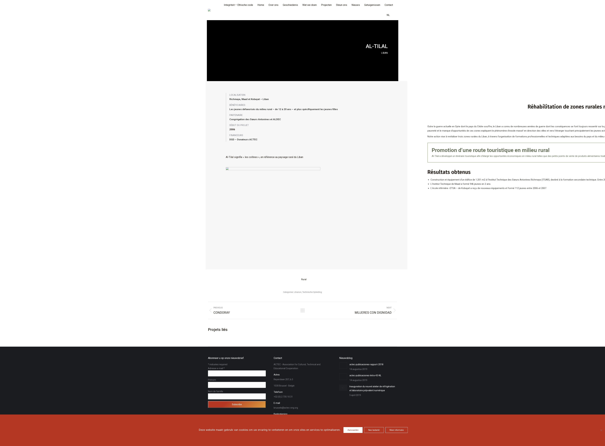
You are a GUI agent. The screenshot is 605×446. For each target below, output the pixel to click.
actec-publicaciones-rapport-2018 (366, 364)
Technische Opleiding (312, 292)
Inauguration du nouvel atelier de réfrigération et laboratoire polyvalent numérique (372, 388)
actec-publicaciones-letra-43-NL (365, 375)
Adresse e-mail (216, 368)
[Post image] (343, 366)
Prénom (212, 380)
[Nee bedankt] (601, 430)
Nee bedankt (374, 430)
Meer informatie (396, 430)
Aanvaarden (353, 430)
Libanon (297, 292)
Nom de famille (215, 391)
